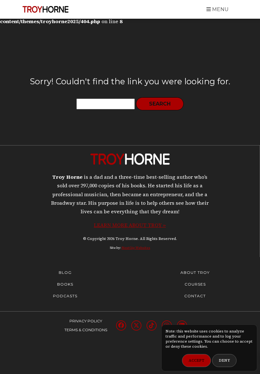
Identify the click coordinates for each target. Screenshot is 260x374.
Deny (224, 360)
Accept (196, 360)
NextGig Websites (136, 247)
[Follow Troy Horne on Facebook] (121, 325)
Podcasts (65, 295)
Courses (195, 284)
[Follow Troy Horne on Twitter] (136, 325)
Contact (195, 295)
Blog (65, 272)
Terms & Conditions (85, 329)
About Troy (195, 272)
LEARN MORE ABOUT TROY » (130, 225)
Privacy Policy (85, 321)
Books (65, 284)
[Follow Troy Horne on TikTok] (151, 325)
